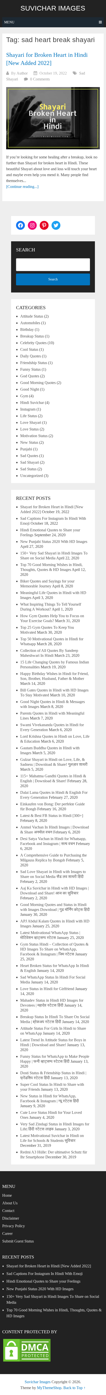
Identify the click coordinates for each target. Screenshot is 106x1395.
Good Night (29, 389)
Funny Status (30, 369)
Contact (8, 1211)
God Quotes (29, 376)
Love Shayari (30, 422)
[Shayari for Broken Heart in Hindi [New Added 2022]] (53, 118)
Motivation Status (34, 436)
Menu (9, 22)
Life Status (28, 416)
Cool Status (29, 349)
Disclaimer (10, 1218)
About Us (10, 1203)
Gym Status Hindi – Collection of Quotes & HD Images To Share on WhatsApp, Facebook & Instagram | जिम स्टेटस (54, 949)
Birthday (27, 329)
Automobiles (30, 323)
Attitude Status (31, 316)
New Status (29, 442)
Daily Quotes (30, 356)
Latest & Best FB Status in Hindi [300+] (51, 815)
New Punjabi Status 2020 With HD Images (53, 541)
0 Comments (40, 79)
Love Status (29, 429)
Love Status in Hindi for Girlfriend (47, 989)
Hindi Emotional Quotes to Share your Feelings (43, 1281)
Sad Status (28, 469)
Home (7, 1195)
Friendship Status (33, 363)
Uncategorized (31, 476)
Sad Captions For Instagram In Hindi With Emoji (44, 1274)
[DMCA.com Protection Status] (27, 1361)
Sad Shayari (29, 462)
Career (7, 1233)
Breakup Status (32, 336)
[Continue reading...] (22, 186)
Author (22, 73)
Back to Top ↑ (74, 1388)
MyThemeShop (49, 1388)
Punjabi (26, 449)
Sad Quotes (29, 456)
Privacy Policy (13, 1226)
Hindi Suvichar (32, 402)
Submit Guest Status (18, 1241)
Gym (24, 396)
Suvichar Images (52, 8)
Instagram (27, 409)
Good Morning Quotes (38, 383)
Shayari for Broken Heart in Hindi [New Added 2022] (48, 1266)
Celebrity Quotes (33, 343)
